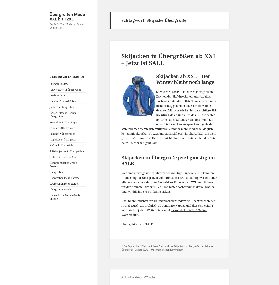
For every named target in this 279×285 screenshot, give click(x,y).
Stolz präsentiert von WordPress (139, 277)
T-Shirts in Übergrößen (63, 157)
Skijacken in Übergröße (63, 139)
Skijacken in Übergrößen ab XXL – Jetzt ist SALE (169, 59)
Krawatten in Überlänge (63, 122)
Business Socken (59, 83)
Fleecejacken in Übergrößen (65, 89)
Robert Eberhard (160, 246)
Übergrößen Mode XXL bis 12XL (67, 17)
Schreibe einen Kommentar (168, 249)
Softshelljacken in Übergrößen (67, 151)
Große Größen (58, 95)
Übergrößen (57, 172)
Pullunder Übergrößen (62, 133)
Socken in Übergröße (61, 145)
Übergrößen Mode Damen (64, 178)
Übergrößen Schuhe (61, 189)
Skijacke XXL (141, 249)
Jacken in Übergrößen (62, 107)
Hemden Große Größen (63, 101)
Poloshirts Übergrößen (62, 128)
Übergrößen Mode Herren (64, 183)
